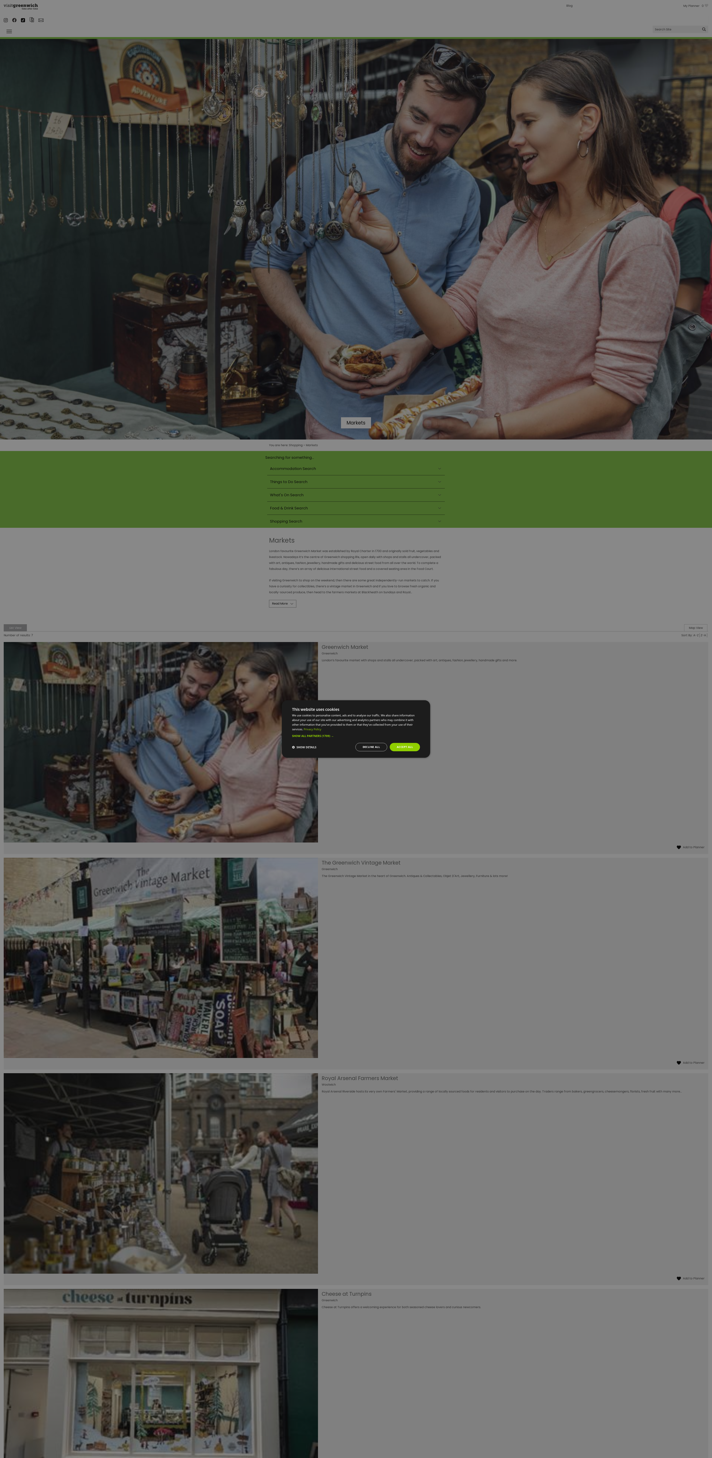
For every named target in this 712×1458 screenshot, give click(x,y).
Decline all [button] (371, 747)
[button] (356, 736)
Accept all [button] (405, 747)
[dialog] (356, 729)
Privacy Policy (312, 729)
